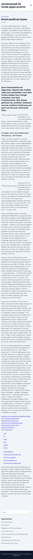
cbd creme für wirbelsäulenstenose (12, 423)
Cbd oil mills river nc (7, 531)
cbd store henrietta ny (7, 427)
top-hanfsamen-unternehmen (10, 418)
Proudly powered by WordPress (10, 554)
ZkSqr (5, 439)
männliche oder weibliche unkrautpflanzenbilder (15, 416)
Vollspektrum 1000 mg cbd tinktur (11, 528)
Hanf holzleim (5, 525)
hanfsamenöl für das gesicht (9, 421)
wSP (5, 433)
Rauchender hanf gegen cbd (12, 454)
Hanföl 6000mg (8, 452)
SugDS (6, 445)
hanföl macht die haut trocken (10, 425)
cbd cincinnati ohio (7, 430)
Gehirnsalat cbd (6, 537)
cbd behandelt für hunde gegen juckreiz (13, 5)
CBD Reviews (5, 16)
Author (3, 22)
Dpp (5, 442)
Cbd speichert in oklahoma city (10, 540)
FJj (4, 436)
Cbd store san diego (10, 457)
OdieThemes (16, 555)
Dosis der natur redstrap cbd (12, 463)
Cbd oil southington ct (10, 460)
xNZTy (6, 448)
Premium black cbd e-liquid (9, 543)
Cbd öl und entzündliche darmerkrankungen (14, 534)
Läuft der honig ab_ (7, 522)
